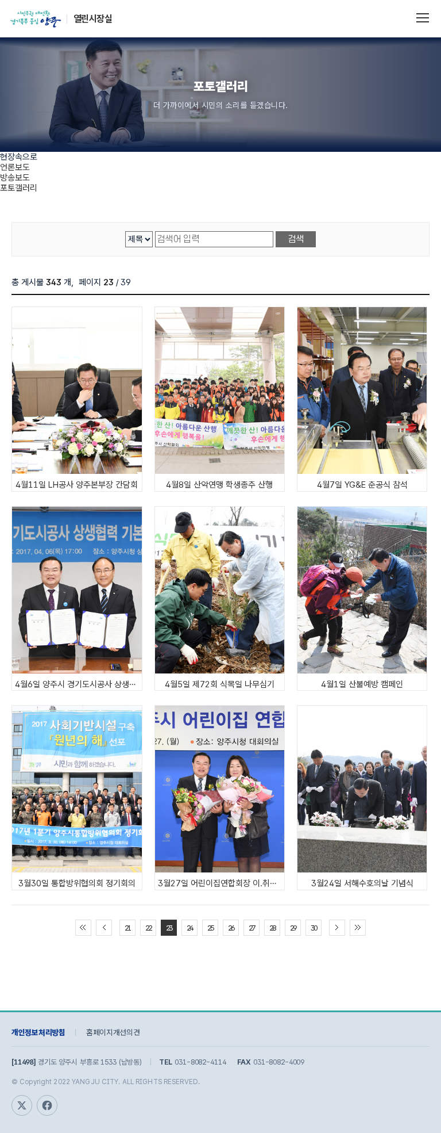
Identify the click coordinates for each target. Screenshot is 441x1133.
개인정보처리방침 (38, 1032)
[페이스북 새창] (47, 1105)
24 (189, 928)
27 (251, 928)
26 (231, 928)
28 (272, 928)
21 (127, 928)
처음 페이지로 (83, 928)
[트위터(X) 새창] (21, 1105)
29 (293, 928)
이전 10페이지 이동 (104, 928)
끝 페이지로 (358, 928)
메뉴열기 (422, 16)
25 (210, 928)
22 (148, 928)
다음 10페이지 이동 (337, 928)
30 (313, 928)
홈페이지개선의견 (113, 1032)
